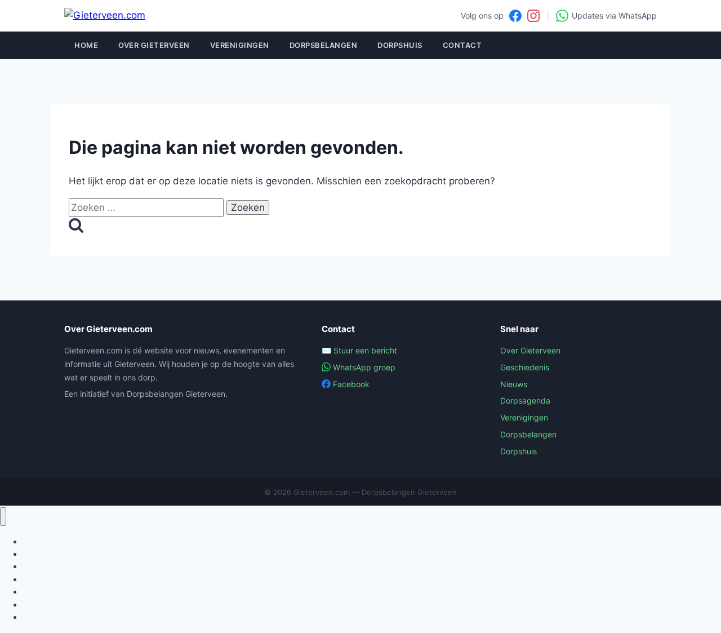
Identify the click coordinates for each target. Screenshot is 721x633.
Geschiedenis (524, 367)
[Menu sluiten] (3, 516)
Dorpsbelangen (324, 45)
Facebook (351, 384)
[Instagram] (533, 16)
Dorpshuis (399, 45)
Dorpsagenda (525, 400)
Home (86, 45)
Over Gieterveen (154, 45)
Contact (462, 45)
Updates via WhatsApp (614, 15)
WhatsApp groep (364, 367)
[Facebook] (515, 16)
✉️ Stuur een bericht (359, 350)
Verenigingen (239, 45)
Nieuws (513, 384)
